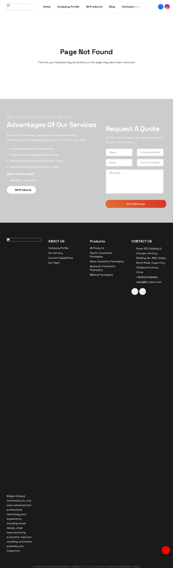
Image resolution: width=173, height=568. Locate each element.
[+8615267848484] (133, 277)
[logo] (19, 6)
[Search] (148, 6)
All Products (97, 248)
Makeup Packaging (101, 274)
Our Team (54, 262)
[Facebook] (160, 6)
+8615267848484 (147, 277)
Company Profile (58, 248)
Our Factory (55, 253)
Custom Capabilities (60, 257)
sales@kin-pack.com (149, 282)
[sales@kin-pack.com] (133, 282)
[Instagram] (167, 6)
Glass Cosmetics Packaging (106, 261)
